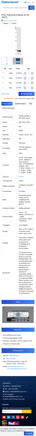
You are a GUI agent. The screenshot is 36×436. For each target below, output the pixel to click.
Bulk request (5, 94)
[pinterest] (22, 417)
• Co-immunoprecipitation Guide (12, 338)
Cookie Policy (11, 431)
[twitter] (27, 417)
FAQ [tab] (30, 103)
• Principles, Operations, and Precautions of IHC (17, 341)
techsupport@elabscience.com (17, 368)
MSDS (14, 23)
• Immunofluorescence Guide (11, 335)
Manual (6, 23)
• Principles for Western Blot (11, 344)
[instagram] (18, 417)
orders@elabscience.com (15, 366)
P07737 (21, 177)
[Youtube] (4, 417)
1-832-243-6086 (10, 358)
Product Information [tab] (8, 108)
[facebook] (13, 417)
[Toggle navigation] (33, 2)
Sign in (28, 2)
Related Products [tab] (20, 103)
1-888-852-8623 (14, 355)
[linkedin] (9, 417)
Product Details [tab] (7, 103)
